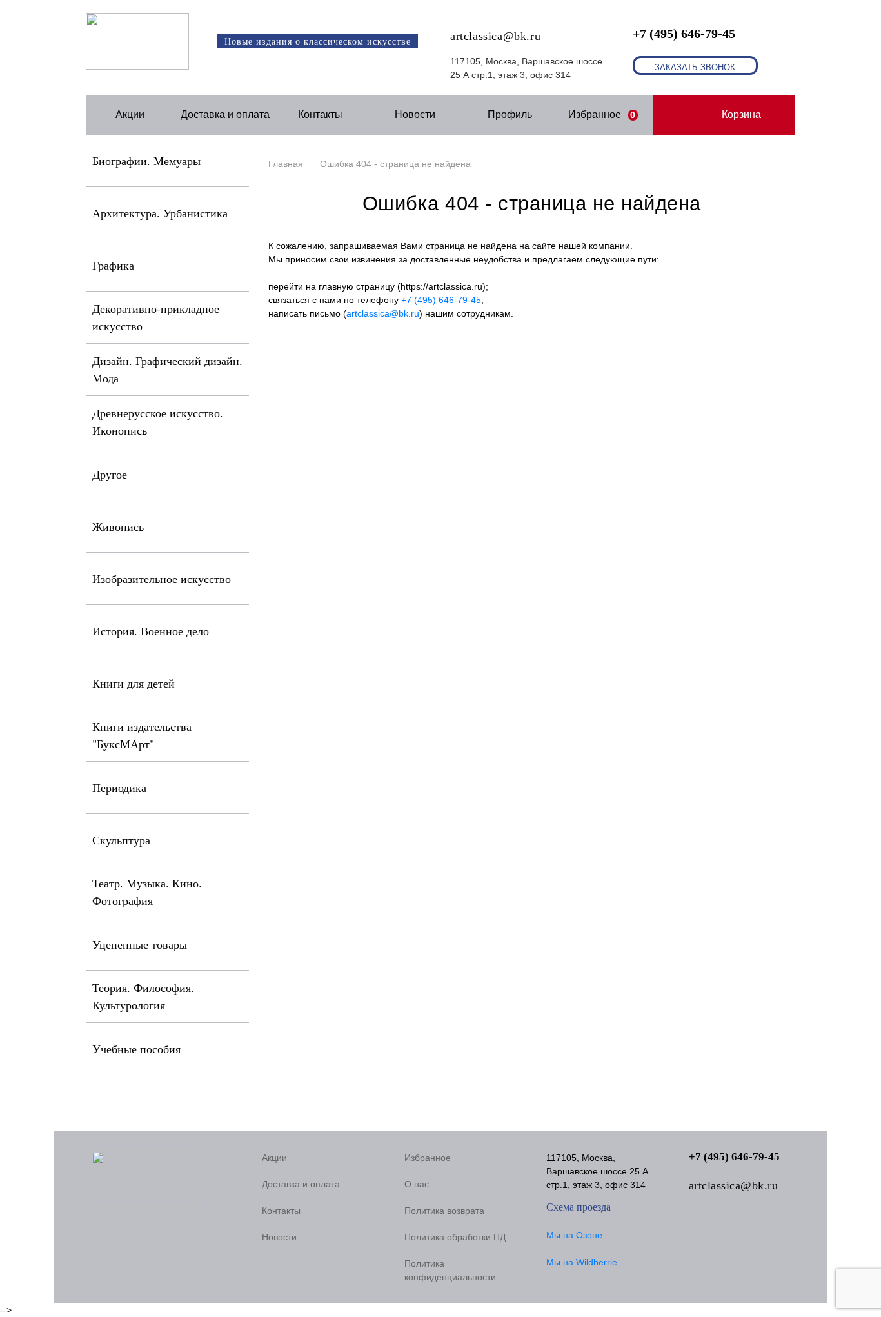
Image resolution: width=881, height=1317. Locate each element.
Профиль (510, 114)
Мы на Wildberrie (581, 1262)
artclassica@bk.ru (495, 36)
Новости (415, 114)
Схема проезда (578, 1207)
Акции (129, 114)
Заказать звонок (695, 67)
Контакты (320, 114)
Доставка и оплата (225, 114)
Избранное (602, 114)
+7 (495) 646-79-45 (684, 33)
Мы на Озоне (574, 1235)
